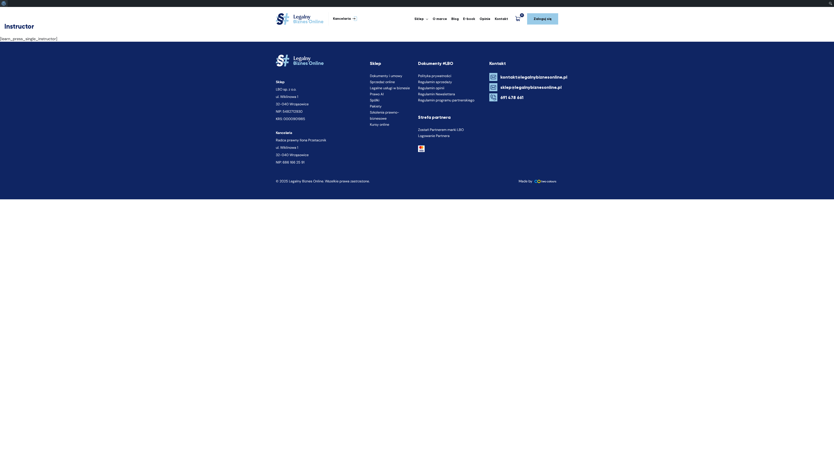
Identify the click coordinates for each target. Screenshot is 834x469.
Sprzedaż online (382, 82)
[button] (343, 19)
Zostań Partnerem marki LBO (441, 129)
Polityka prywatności (434, 76)
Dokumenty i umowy (386, 76)
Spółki (374, 100)
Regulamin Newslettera (436, 94)
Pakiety (376, 106)
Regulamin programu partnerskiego (446, 100)
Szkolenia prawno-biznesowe (384, 115)
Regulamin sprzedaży (435, 82)
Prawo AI (377, 94)
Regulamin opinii (431, 88)
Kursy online (379, 124)
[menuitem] (4, 3)
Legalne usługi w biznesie (390, 88)
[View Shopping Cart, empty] (518, 19)
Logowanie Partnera (434, 136)
